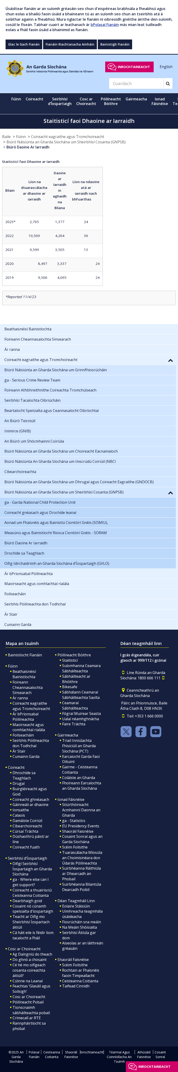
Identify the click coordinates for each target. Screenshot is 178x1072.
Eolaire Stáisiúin (76, 906)
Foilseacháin (23, 735)
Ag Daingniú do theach (32, 954)
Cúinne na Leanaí (28, 980)
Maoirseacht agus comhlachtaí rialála (29, 727)
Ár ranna (20, 697)
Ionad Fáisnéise (70, 799)
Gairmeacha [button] (136, 99)
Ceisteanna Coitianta (80, 980)
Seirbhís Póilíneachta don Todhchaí (31, 743)
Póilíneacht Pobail (28, 1002)
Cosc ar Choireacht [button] (86, 101)
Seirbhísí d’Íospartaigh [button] (60, 101)
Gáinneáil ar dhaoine (30, 804)
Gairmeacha (67, 735)
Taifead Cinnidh (75, 986)
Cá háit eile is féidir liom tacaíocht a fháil (33, 935)
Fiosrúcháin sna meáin (81, 921)
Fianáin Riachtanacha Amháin (70, 44)
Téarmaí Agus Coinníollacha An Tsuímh (119, 1057)
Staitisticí (70, 660)
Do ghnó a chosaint (30, 959)
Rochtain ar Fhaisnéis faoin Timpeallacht (80, 973)
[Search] (167, 83)
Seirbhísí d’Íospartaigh (27, 858)
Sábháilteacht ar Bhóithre (76, 679)
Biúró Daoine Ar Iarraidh (27, 147)
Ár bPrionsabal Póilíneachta (25, 716)
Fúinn (21, 136)
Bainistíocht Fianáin (25, 655)
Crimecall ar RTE (27, 1017)
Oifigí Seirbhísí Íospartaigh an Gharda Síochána (32, 869)
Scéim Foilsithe (75, 847)
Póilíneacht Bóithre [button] (111, 101)
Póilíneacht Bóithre (74, 655)
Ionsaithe (21, 809)
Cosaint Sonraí (160, 1054)
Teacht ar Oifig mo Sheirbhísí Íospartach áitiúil (31, 922)
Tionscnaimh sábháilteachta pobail (31, 1010)
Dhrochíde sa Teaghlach (24, 775)
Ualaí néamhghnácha (80, 718)
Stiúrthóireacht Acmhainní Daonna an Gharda (81, 810)
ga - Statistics (73, 820)
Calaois (19, 815)
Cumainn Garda (26, 756)
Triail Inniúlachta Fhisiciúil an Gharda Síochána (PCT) (79, 746)
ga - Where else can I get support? (31, 882)
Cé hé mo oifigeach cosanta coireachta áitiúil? (29, 970)
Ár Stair (19, 751)
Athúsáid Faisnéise (144, 1054)
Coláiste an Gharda (78, 777)
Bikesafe (69, 686)
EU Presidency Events (80, 826)
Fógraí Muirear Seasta (81, 713)
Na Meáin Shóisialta (79, 927)
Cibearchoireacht (27, 826)
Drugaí (19, 783)
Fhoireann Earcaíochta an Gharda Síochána (81, 785)
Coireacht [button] (34, 99)
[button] (170, 360)
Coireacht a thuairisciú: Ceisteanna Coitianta (32, 893)
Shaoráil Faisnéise (77, 831)
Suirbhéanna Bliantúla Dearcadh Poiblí (81, 887)
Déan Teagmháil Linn (76, 900)
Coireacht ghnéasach (31, 799)
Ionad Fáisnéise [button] (160, 101)
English (166, 66)
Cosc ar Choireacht (24, 948)
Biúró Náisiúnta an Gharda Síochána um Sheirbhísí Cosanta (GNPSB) (66, 142)
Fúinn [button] (16, 99)
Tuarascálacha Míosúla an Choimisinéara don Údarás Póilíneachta (82, 858)
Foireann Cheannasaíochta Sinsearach (28, 687)
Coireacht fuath (26, 847)
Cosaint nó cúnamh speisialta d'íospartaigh (33, 909)
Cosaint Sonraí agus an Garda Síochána (82, 839)
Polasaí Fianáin (34, 1054)
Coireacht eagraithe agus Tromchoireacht (67, 136)
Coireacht (16, 767)
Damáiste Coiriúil (27, 820)
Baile (6, 136)
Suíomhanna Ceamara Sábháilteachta (81, 668)
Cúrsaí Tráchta (25, 831)
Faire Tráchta (73, 724)
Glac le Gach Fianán (24, 44)
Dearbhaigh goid (27, 900)
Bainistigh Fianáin (115, 44)
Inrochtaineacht (134, 67)
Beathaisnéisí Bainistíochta (24, 674)
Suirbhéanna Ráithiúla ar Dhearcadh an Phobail (81, 873)
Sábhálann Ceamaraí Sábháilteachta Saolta (81, 695)
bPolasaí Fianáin (105, 24)
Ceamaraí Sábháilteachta (75, 705)
